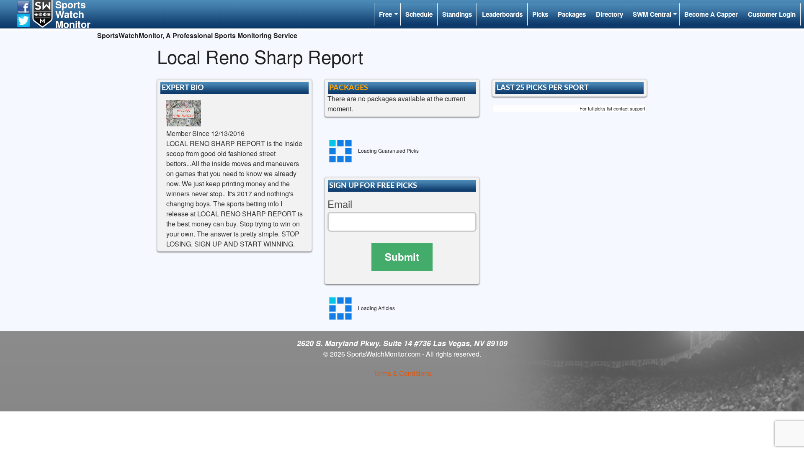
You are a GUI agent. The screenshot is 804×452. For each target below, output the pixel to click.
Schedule (419, 14)
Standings (457, 14)
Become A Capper (711, 14)
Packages (572, 14)
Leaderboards (502, 14)
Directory (609, 14)
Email (339, 204)
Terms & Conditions (402, 373)
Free (385, 14)
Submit (402, 256)
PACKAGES (348, 88)
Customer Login (772, 14)
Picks (540, 14)
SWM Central (652, 14)
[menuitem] (387, 14)
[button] (23, 6)
